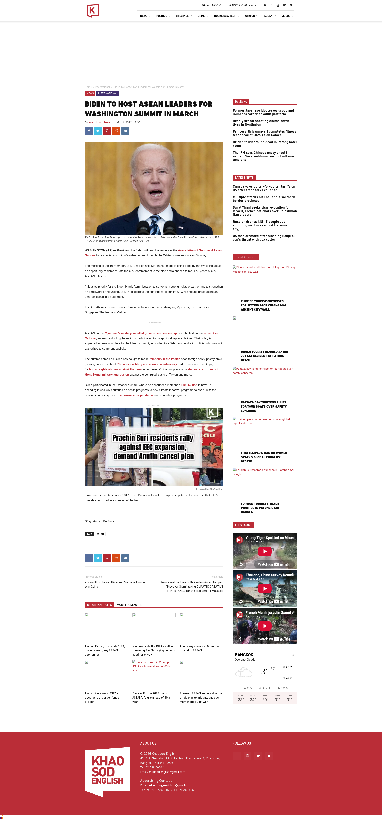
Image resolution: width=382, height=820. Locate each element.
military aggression (115, 374)
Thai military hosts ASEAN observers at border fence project (102, 697)
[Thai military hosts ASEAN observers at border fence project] (106, 675)
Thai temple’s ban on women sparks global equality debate (264, 457)
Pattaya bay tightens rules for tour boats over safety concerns (263, 406)
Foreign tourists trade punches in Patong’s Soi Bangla (260, 508)
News (143, 16)
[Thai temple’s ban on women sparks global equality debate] (265, 440)
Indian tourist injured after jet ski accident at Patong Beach (264, 356)
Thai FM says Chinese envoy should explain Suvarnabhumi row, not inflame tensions (263, 156)
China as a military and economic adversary (147, 364)
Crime (201, 16)
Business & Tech (225, 16)
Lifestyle (182, 16)
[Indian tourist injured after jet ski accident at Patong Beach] (265, 339)
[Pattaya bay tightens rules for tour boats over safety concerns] (265, 390)
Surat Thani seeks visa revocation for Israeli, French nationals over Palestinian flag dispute (265, 211)
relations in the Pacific (164, 359)
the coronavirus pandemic (135, 395)
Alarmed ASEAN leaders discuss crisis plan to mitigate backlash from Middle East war (201, 697)
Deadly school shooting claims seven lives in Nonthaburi (261, 122)
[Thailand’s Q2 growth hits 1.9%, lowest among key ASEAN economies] (106, 628)
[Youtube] (291, 5)
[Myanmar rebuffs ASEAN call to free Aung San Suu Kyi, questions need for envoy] (154, 628)
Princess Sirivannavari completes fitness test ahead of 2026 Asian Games (264, 133)
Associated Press (100, 122)
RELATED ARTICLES (99, 604)
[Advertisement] (191, 51)
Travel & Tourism (245, 257)
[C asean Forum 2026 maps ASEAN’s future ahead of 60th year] (154, 675)
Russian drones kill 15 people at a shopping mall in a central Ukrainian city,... (261, 225)
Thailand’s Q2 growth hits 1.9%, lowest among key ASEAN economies (105, 650)
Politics (161, 16)
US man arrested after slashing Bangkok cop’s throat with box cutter (264, 237)
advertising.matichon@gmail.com (170, 785)
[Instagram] (278, 5)
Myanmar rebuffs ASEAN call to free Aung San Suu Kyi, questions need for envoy (153, 650)
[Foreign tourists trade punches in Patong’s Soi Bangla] (265, 491)
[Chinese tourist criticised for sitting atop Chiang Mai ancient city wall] (265, 288)
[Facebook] (271, 5)
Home (88, 87)
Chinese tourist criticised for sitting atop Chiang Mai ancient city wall (263, 305)
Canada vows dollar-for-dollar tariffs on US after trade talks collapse (264, 188)
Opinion (250, 16)
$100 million (189, 385)
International (103, 87)
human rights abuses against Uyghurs (115, 369)
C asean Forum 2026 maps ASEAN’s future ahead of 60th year (151, 697)
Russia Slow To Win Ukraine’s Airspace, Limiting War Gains (115, 584)
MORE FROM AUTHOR (130, 604)
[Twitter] (284, 5)
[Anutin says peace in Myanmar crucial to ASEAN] (201, 628)
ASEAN (268, 16)
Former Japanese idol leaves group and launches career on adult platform (263, 112)
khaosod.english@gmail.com (167, 772)
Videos (286, 16)
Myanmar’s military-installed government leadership (141, 333)
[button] (265, 5)
